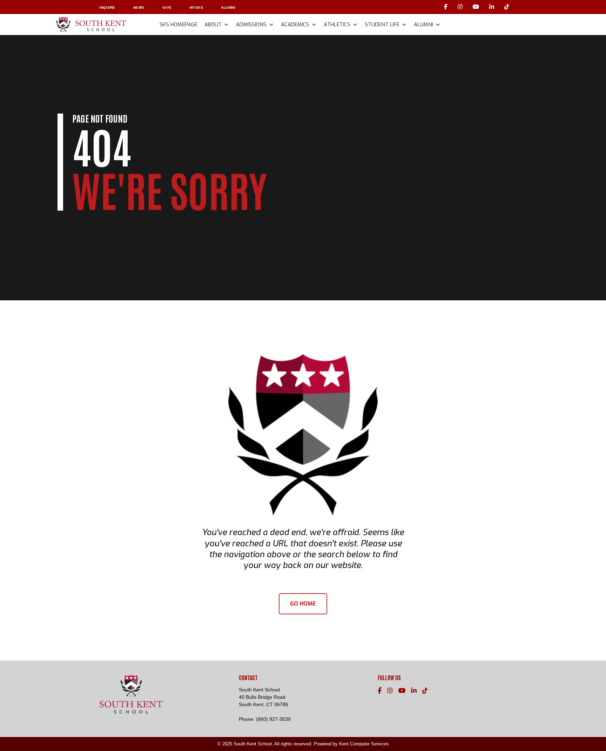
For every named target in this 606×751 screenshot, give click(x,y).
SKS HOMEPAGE (178, 24)
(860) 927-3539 (273, 719)
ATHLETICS (337, 24)
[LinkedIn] (492, 7)
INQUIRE (107, 7)
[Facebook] (446, 7)
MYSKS (196, 7)
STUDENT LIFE (382, 24)
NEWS (138, 7)
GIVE (167, 7)
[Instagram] (461, 7)
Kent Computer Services (364, 743)
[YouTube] (477, 7)
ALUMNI (228, 7)
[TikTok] (507, 7)
